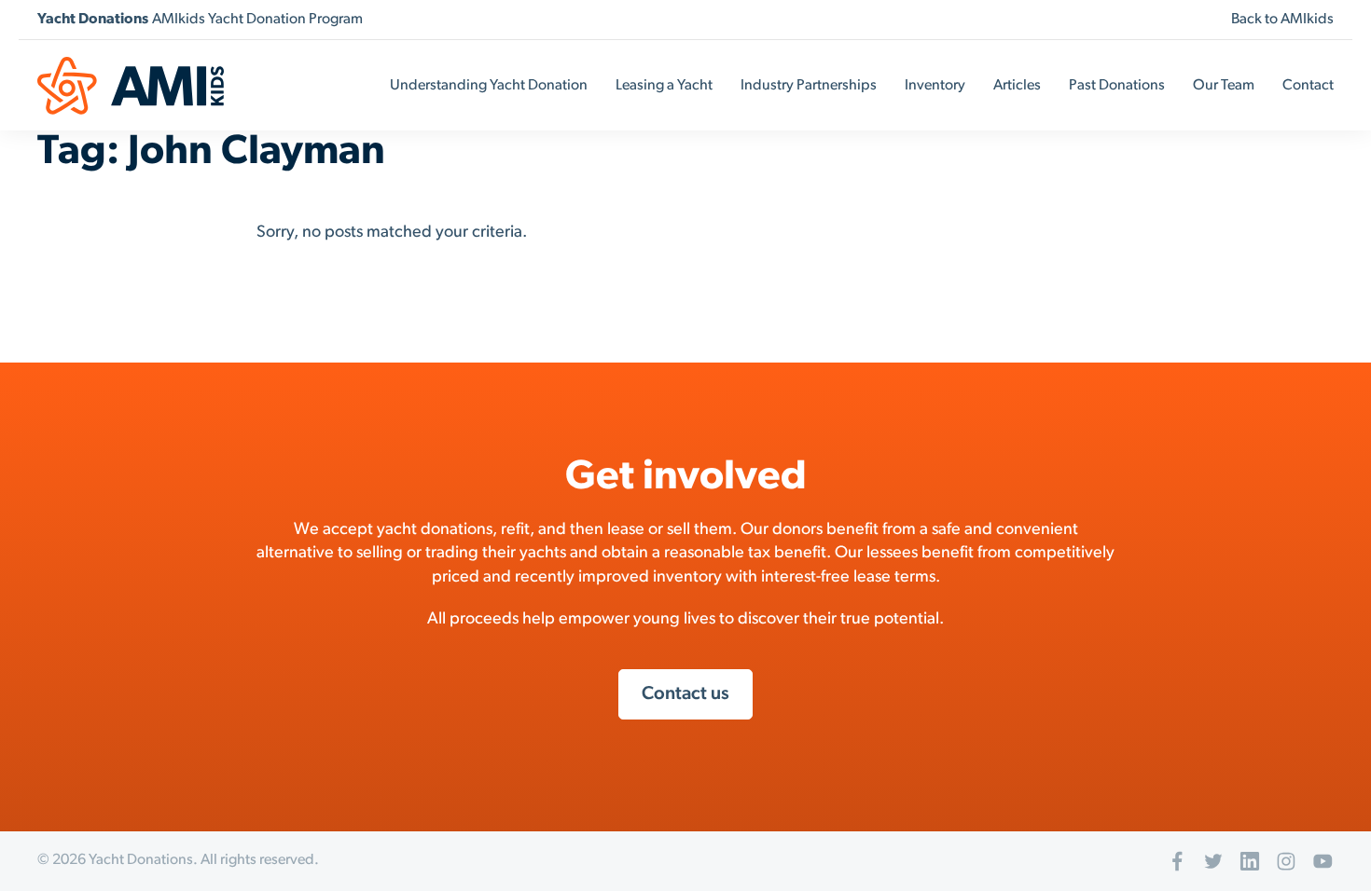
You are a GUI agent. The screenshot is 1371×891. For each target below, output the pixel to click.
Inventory (935, 85)
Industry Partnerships (809, 85)
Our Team (1223, 85)
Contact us (685, 694)
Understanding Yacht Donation (489, 85)
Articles (1017, 85)
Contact (1308, 85)
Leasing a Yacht (664, 85)
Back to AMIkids (1282, 19)
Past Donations (1117, 85)
